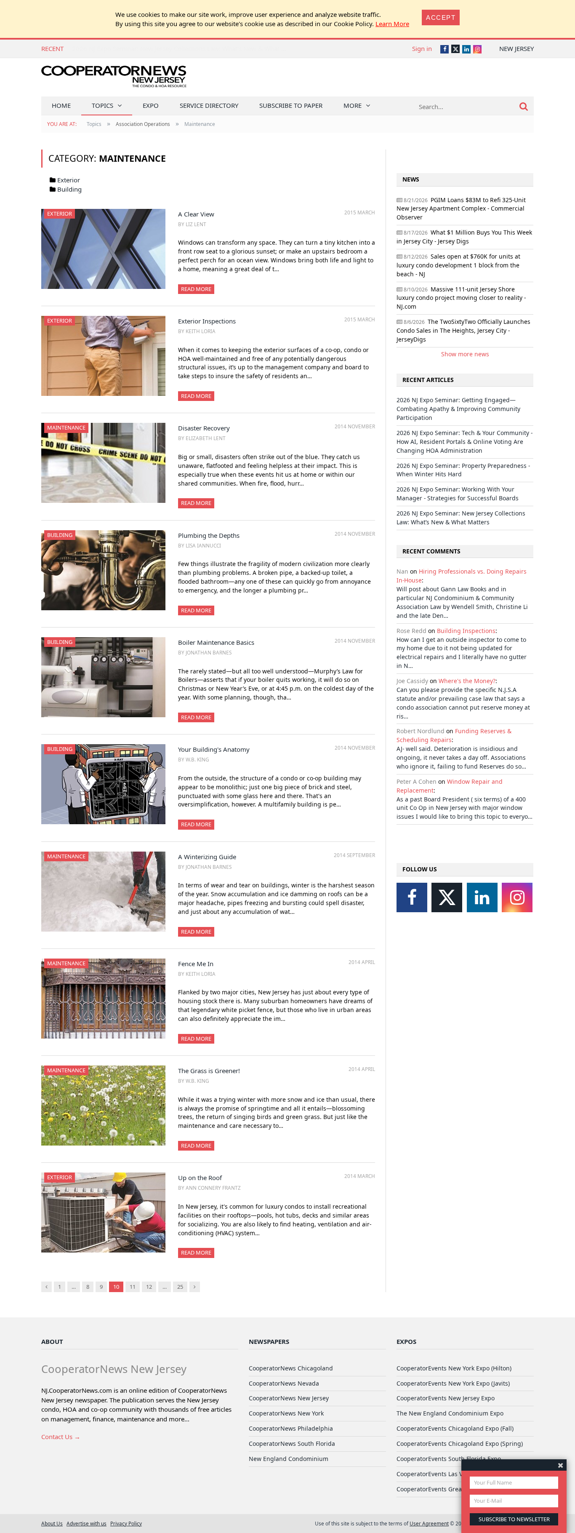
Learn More (392, 23)
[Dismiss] (560, 1465)
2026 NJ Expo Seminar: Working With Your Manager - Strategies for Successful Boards (458, 493)
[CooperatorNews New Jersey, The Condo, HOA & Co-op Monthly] (113, 79)
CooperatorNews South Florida (292, 1444)
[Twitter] (446, 897)
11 (133, 1286)
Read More (196, 289)
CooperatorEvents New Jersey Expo (446, 1398)
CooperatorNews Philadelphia (291, 1428)
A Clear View (196, 214)
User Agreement (429, 1523)
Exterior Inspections (207, 321)
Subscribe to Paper (290, 105)
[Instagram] (517, 897)
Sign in (422, 48)
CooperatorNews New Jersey (289, 1398)
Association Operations (143, 124)
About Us (52, 1523)
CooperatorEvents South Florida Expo (449, 1459)
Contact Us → (60, 1436)
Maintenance (66, 427)
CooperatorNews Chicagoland (291, 1368)
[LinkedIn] (482, 897)
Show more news (465, 354)
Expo (151, 105)
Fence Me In (195, 963)
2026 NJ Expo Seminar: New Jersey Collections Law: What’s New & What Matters (187, 48)
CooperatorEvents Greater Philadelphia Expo (459, 1489)
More (352, 105)
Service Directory (209, 105)
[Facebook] (412, 897)
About (52, 1341)
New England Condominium (288, 1459)
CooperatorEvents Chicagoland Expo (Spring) (460, 1444)
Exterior (68, 180)
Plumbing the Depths (209, 535)
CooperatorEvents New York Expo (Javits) (453, 1383)
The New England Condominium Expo (450, 1413)
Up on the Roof (200, 1177)
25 (180, 1286)
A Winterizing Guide (207, 856)
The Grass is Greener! (209, 1070)
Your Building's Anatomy (214, 749)
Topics (102, 105)
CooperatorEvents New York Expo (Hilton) (454, 1368)
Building (69, 189)
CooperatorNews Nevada (284, 1383)
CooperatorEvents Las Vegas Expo (444, 1474)
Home (61, 105)
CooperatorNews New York (286, 1413)
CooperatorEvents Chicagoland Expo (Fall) (455, 1428)
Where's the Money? (467, 681)
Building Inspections (466, 631)
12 (149, 1286)
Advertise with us (86, 1523)
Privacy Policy (126, 1523)
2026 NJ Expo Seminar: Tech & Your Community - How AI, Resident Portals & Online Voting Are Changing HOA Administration (464, 441)
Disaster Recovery (204, 428)
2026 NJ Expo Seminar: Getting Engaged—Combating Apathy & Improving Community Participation (458, 409)
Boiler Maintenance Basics (216, 642)
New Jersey (516, 48)
